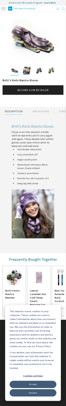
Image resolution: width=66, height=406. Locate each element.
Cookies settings (33, 375)
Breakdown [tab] (41, 111)
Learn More (50, 2)
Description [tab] (14, 111)
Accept (33, 384)
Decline (33, 392)
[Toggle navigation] (3, 8)
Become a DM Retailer (33, 90)
